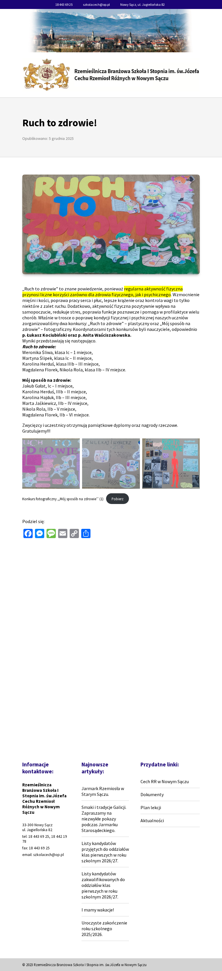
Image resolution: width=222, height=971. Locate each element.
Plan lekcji (150, 807)
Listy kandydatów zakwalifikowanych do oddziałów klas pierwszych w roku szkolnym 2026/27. (103, 885)
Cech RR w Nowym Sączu (164, 781)
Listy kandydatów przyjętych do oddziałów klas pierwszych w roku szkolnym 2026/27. (105, 851)
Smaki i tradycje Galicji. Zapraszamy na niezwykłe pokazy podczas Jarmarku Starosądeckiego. (104, 818)
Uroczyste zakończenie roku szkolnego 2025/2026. (104, 928)
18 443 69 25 (64, 4)
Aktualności (152, 820)
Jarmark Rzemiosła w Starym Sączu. (103, 791)
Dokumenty (152, 794)
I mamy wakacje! (98, 910)
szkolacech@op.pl (96, 4)
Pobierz (117, 498)
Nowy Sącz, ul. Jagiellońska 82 (142, 4)
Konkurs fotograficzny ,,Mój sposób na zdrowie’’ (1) (62, 498)
